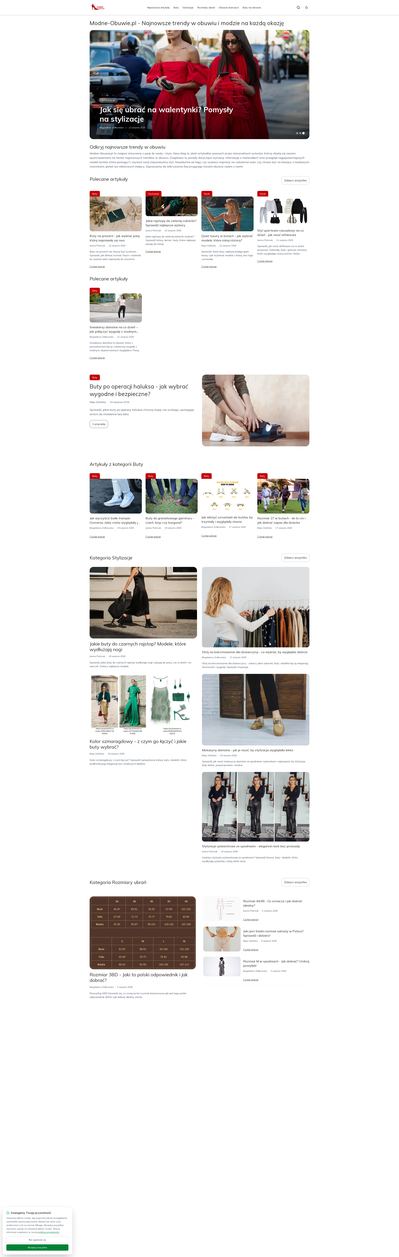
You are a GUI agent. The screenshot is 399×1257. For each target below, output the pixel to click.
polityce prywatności (48, 1232)
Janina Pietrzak (97, 245)
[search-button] (298, 7)
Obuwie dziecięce (229, 7)
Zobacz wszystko (295, 180)
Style (207, 193)
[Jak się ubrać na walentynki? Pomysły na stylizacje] (199, 84)
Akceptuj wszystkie (37, 1247)
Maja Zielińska (208, 245)
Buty (176, 7)
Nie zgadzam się (37, 1239)
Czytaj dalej (98, 424)
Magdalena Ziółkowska (112, 127)
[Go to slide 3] (303, 133)
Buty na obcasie (252, 7)
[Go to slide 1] (297, 133)
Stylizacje (188, 7)
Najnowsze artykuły (158, 7)
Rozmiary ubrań (206, 7)
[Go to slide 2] (300, 133)
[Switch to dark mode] (306, 7)
